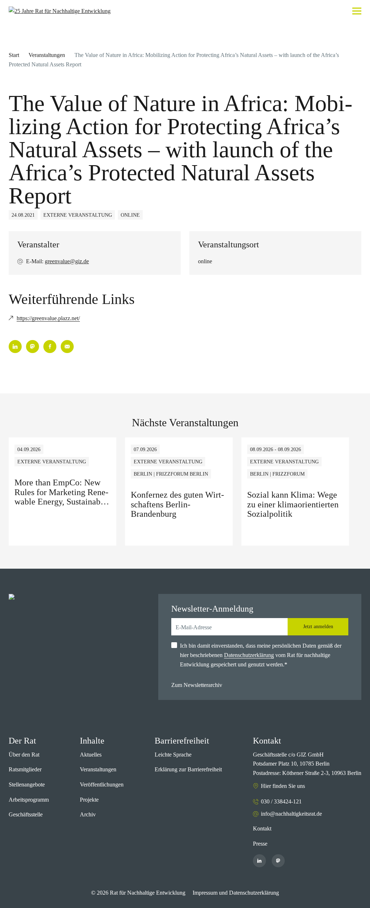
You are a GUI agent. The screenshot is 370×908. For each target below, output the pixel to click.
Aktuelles (91, 754)
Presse (260, 844)
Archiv (88, 814)
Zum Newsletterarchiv (196, 685)
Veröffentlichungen (102, 784)
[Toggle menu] (356, 11)
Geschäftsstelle (26, 814)
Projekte (89, 800)
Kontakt (262, 828)
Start (14, 55)
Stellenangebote (27, 784)
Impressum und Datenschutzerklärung (236, 893)
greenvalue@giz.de (67, 261)
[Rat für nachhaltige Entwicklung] (60, 11)
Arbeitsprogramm (29, 800)
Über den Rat (24, 754)
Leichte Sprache (173, 754)
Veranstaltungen (47, 55)
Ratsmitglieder (25, 769)
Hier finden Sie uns (283, 786)
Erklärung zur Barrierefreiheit (188, 769)
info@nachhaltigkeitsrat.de (291, 814)
